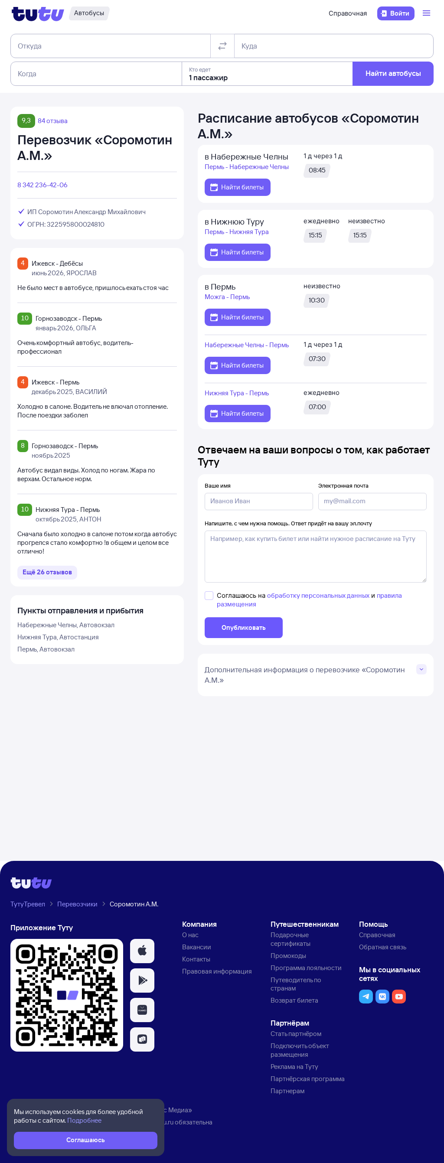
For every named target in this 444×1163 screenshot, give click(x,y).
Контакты (196, 959)
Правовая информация (217, 971)
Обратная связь (382, 947)
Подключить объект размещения (300, 1050)
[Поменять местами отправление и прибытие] (222, 46)
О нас (190, 935)
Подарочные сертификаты (290, 939)
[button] (142, 951)
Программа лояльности (306, 968)
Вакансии (196, 947)
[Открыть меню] (427, 13)
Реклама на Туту (294, 1066)
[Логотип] (37, 13)
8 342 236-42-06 (42, 185)
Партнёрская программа (308, 1079)
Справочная (348, 13)
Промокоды (288, 955)
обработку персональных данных (318, 595)
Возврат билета (294, 1000)
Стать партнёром (296, 1033)
